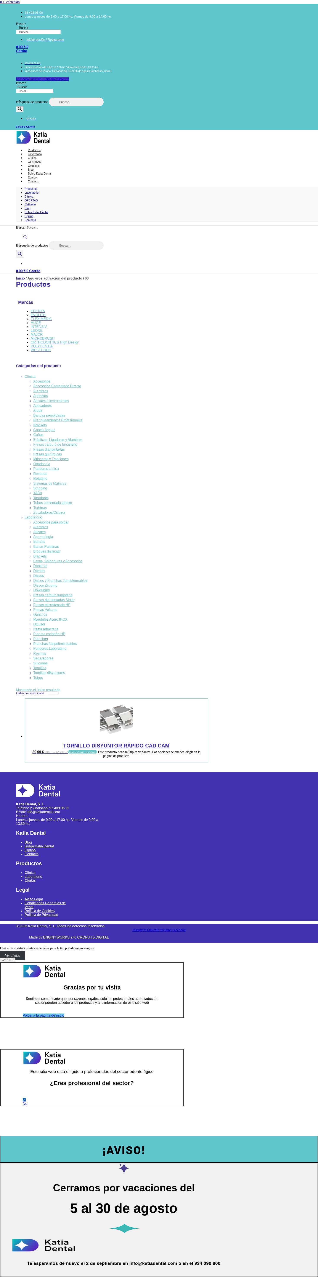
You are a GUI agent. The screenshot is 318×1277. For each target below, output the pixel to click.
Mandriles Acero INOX (50, 619)
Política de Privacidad (41, 915)
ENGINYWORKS (57, 937)
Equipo (29, 216)
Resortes (40, 474)
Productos (31, 188)
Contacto (33, 181)
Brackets (40, 425)
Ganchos (40, 614)
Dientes (39, 571)
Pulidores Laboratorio (49, 648)
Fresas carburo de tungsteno (55, 444)
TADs (37, 493)
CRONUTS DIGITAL (93, 937)
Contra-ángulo (44, 430)
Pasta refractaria (45, 629)
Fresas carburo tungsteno (52, 595)
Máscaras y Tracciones (51, 459)
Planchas (40, 639)
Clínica (29, 196)
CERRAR (7, 959)
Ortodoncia (41, 464)
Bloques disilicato (47, 551)
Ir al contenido (10, 2)
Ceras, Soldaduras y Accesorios (57, 561)
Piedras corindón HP (49, 634)
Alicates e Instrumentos (51, 401)
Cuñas (38, 435)
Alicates (39, 532)
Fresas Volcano (45, 610)
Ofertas (30, 880)
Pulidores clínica (46, 469)
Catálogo (30, 204)
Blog (27, 208)
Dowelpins (41, 590)
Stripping (40, 488)
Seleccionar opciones (82, 752)
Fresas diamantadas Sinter (54, 600)
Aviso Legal (34, 899)
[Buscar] (19, 109)
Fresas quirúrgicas (47, 454)
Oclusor (39, 624)
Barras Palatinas (46, 546)
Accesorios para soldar (51, 522)
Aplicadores (42, 405)
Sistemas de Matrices (49, 483)
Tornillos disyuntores (49, 673)
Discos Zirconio (45, 585)
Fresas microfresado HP (52, 605)
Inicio (20, 278)
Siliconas (40, 663)
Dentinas (40, 566)
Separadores (43, 658)
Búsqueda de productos (32, 102)
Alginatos (40, 396)
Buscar (21, 24)
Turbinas (40, 508)
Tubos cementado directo (52, 503)
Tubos (38, 678)
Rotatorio (40, 478)
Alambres (40, 391)
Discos (38, 575)
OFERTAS (31, 200)
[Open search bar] (25, 239)
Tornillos (39, 668)
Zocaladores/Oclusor (49, 512)
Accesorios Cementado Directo (57, 386)
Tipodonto (41, 498)
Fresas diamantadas (49, 449)
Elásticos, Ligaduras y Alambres (57, 439)
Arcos (37, 410)
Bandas (39, 541)
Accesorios (41, 381)
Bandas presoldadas (49, 415)
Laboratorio (32, 192)
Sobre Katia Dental (36, 212)
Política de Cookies (40, 911)
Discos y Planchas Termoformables (60, 580)
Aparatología (43, 537)
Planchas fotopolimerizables (55, 644)
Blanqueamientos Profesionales (57, 420)
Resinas (39, 653)
